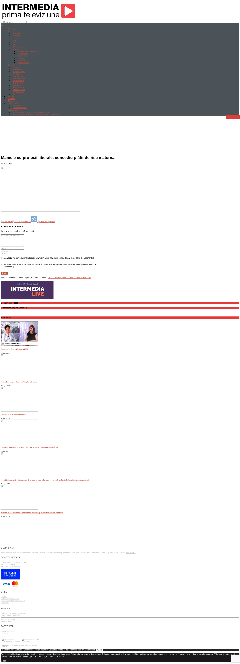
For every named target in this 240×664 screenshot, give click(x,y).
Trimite (4, 273)
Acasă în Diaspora (19, 72)
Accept (99, 650)
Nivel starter (17, 105)
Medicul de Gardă (19, 90)
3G (14, 94)
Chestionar (11, 99)
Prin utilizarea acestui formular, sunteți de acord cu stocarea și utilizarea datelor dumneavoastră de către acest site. (50, 265)
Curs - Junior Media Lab (10, 616)
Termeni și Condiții (8, 620)
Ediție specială (18, 76)
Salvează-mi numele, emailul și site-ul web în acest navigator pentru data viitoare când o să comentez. (49, 258)
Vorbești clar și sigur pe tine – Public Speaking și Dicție (31, 112)
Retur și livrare (6, 622)
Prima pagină (12, 29)
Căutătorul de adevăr (20, 108)
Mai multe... (131, 553)
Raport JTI (5, 603)
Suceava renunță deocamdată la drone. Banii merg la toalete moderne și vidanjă (32, 513)
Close (3, 661)
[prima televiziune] (38, 20)
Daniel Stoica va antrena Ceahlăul (14, 415)
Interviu (15, 38)
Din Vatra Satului (18, 92)
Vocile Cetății (17, 69)
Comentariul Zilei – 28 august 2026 (14, 349)
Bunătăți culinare (23, 56)
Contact (10, 101)
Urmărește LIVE (233, 117)
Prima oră (16, 67)
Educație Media (13, 103)
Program (11, 96)
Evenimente (17, 36)
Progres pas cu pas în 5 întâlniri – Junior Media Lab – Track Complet (36, 114)
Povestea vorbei (18, 81)
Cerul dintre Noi (18, 83)
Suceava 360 (17, 85)
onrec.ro (4, 633)
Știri (9, 31)
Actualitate (16, 33)
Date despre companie (10, 599)
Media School (12, 110)
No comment (22, 60)
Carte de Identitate (19, 78)
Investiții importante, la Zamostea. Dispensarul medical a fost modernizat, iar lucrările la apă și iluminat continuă (45, 480)
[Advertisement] (120, 135)
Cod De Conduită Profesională (13, 601)
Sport (14, 45)
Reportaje (16, 49)
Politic (15, 40)
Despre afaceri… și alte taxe (27, 51)
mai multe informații (86, 650)
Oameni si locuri (23, 63)
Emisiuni (11, 65)
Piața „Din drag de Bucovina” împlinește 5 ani (19, 382)
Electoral (16, 42)
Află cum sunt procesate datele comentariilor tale (69, 278)
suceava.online (7, 631)
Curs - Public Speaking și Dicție (13, 614)
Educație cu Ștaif (18, 87)
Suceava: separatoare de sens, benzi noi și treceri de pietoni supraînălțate (29, 447)
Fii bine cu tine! (23, 54)
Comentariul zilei (18, 47)
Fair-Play (16, 74)
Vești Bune (21, 58)
